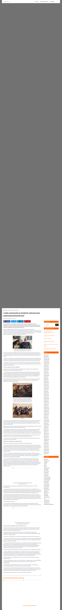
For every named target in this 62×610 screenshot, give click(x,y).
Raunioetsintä (46, 488)
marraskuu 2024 (46, 359)
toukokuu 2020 (46, 395)
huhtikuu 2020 (46, 397)
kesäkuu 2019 (46, 405)
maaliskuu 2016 (46, 449)
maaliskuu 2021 (46, 382)
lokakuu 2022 (46, 371)
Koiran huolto (46, 472)
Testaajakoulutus (47, 497)
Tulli (44, 498)
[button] (56, 1)
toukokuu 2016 (46, 446)
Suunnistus (46, 491)
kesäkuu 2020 (46, 394)
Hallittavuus (46, 459)
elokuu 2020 (46, 391)
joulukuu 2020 (46, 385)
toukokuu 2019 (46, 407)
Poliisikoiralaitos (47, 485)
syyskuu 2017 (46, 426)
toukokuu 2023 (46, 366)
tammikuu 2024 (46, 362)
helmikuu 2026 (46, 355)
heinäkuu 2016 (46, 443)
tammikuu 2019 (46, 410)
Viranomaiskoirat (47, 502)
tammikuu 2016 (46, 452)
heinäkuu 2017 (46, 427)
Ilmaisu (45, 465)
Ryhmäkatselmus (47, 489)
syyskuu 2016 (46, 442)
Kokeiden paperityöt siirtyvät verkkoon (50, 348)
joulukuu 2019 (46, 401)
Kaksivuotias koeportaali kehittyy (29, 605)
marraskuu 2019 (46, 402)
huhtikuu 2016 (46, 447)
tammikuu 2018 (46, 421)
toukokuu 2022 (46, 373)
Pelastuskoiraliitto (47, 479)
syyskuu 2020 (46, 389)
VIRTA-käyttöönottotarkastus (49, 504)
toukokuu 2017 (46, 430)
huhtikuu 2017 (46, 431)
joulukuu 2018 (46, 411)
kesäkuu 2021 (46, 381)
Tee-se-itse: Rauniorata (47, 338)
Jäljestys (45, 466)
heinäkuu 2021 (46, 379)
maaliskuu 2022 (46, 375)
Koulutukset (46, 475)
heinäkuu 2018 (46, 418)
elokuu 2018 (46, 417)
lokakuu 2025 (46, 356)
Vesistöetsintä (46, 501)
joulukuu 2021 (46, 376)
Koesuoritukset (46, 471)
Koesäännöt (46, 469)
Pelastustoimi (46, 482)
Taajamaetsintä (46, 492)
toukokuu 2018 (46, 420)
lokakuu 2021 (46, 378)
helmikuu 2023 (46, 368)
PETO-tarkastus (46, 484)
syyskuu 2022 (46, 372)
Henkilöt (45, 463)
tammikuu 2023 (46, 369)
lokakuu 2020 (46, 388)
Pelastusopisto (46, 481)
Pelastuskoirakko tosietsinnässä (49, 341)
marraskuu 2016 (46, 439)
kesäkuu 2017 (46, 429)
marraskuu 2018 (46, 413)
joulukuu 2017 (46, 423)
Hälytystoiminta (46, 460)
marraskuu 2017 (46, 424)
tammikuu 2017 (46, 436)
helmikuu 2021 (46, 384)
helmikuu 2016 (46, 450)
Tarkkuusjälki (46, 495)
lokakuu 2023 (46, 365)
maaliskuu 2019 (46, 408)
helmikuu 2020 (46, 400)
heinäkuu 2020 (46, 392)
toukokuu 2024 (46, 360)
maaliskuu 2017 (46, 433)
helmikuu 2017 (46, 434)
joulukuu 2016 (46, 437)
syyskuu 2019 (46, 404)
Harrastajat (46, 462)
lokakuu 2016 (46, 440)
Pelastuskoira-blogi (47, 478)
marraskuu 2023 (46, 363)
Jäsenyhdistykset (47, 468)
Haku (57, 324)
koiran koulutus (46, 473)
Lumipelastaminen (47, 476)
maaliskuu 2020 (46, 398)
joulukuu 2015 (46, 453)
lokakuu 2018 (46, 414)
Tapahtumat (46, 494)
